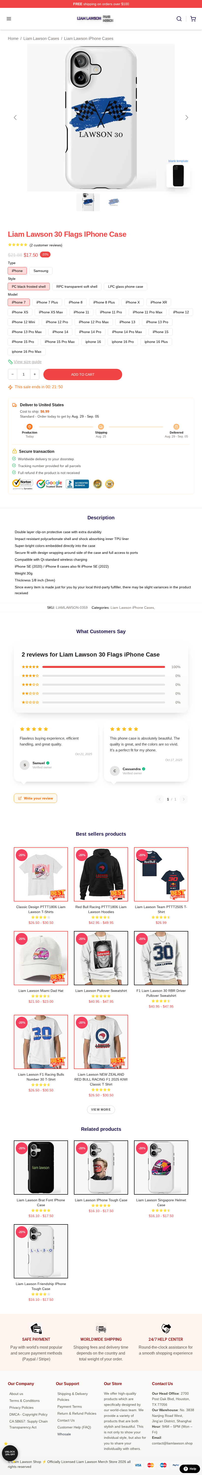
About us (16, 1394)
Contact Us (66, 1420)
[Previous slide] (15, 117)
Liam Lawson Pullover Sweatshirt (101, 991)
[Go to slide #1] (88, 202)
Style (12, 279)
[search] (179, 19)
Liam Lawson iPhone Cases (88, 38)
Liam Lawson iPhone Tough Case (101, 1200)
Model (12, 294)
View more (101, 1109)
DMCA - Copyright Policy (28, 1414)
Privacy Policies (21, 1407)
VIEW (41, 897)
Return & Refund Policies (76, 1413)
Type (12, 263)
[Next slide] (186, 117)
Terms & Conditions (24, 1401)
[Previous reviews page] (159, 799)
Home (13, 38)
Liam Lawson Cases (41, 38)
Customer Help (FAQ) (74, 1427)
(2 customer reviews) (46, 245)
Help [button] (193, 1469)
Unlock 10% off (10, 1453)
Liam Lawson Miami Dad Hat (40, 991)
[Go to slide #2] (114, 202)
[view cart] (193, 19)
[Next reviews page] (183, 799)
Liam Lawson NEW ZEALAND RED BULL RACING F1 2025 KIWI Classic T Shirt (101, 1079)
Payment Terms (69, 1406)
